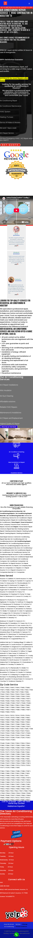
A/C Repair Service (7, 133)
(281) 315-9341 (23, 801)
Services (18, 924)
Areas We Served (9, 924)
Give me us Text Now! (9, 427)
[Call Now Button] (16, 934)
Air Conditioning (9, 926)
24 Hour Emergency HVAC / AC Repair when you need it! (16, 139)
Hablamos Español (16, 806)
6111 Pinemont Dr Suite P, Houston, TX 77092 (14, 893)
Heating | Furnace (6, 117)
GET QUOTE (10, 145)
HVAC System (5, 112)
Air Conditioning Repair (8, 101)
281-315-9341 (11, 32)
